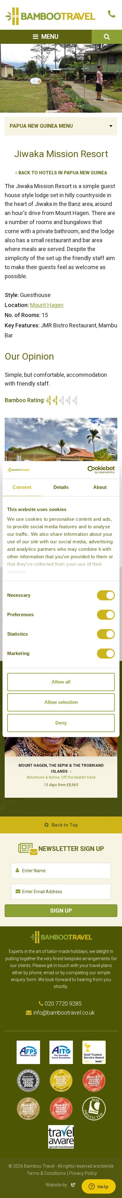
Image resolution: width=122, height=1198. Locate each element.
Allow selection (61, 702)
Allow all (61, 681)
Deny (61, 722)
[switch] (106, 615)
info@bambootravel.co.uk (63, 1012)
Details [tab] (61, 487)
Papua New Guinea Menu (41, 126)
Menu (49, 36)
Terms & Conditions (46, 1173)
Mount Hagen (47, 305)
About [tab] (100, 487)
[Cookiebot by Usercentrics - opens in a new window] (88, 470)
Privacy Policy (83, 1173)
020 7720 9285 (63, 1003)
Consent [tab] (22, 487)
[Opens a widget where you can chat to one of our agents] (98, 1187)
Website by (61, 1184)
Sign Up (61, 910)
